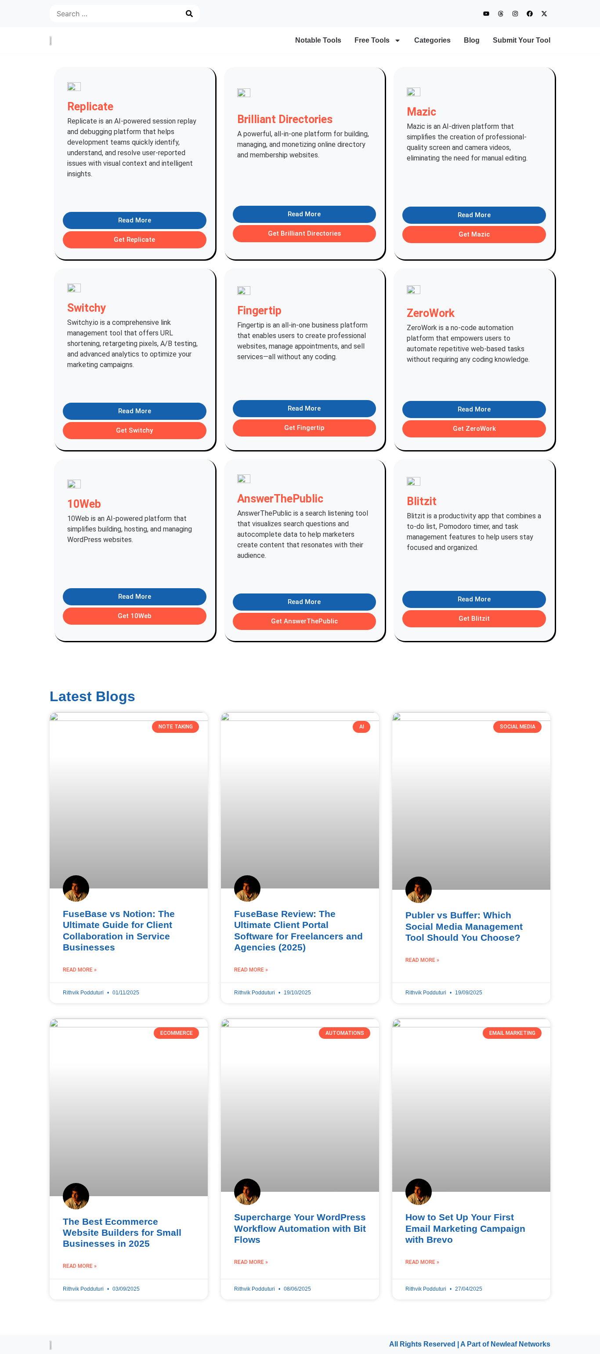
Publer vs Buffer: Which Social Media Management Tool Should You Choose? (464, 926)
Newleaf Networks (520, 1344)
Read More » (80, 970)
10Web (84, 504)
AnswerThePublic (280, 498)
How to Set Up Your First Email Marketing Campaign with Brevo (465, 1228)
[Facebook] (530, 13)
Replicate (90, 106)
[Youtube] (486, 13)
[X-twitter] (544, 13)
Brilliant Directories (285, 119)
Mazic (421, 112)
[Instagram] (515, 13)
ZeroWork (431, 313)
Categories (432, 40)
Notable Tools (318, 40)
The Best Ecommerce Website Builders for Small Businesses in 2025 (122, 1232)
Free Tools (372, 40)
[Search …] (112, 13)
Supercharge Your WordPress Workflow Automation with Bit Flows (300, 1228)
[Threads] (501, 13)
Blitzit (422, 501)
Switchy (86, 308)
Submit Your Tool (521, 40)
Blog (472, 40)
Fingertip (259, 310)
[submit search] (189, 14)
